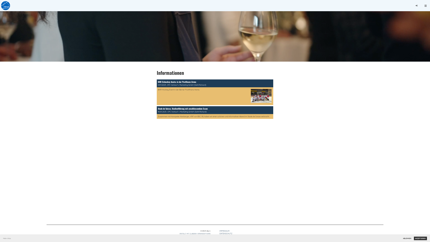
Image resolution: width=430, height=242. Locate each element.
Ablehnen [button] (407, 238)
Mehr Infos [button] (7, 238)
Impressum (224, 231)
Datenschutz (225, 233)
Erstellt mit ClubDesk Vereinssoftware (195, 233)
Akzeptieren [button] (420, 238)
